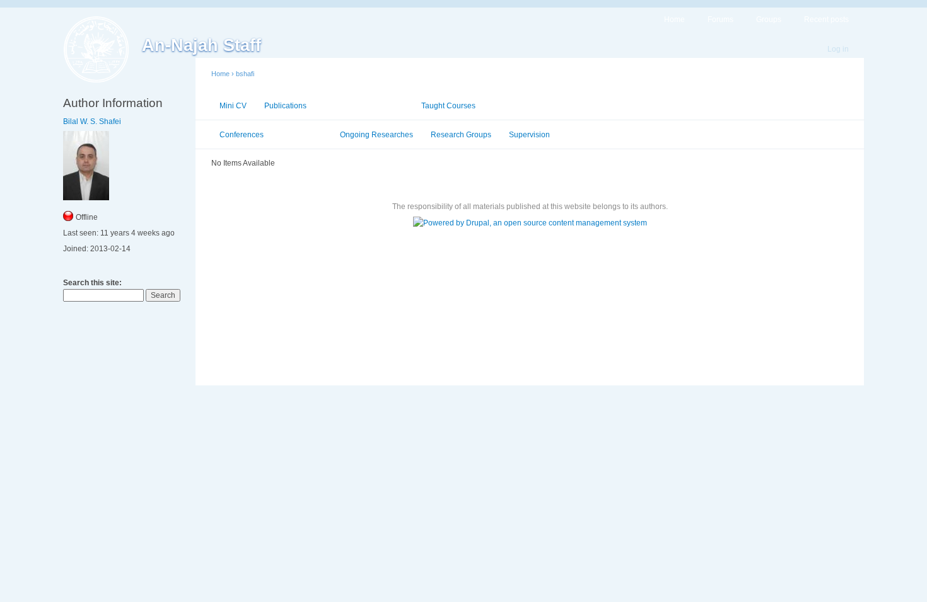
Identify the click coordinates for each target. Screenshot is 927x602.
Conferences (241, 134)
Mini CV (233, 105)
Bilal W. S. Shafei (92, 121)
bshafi (245, 73)
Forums (720, 19)
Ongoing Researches (376, 134)
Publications (285, 105)
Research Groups (461, 134)
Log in (838, 49)
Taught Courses (448, 105)
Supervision (529, 134)
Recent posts (826, 19)
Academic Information (364, 105)
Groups (768, 19)
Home (674, 19)
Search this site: (92, 282)
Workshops (301, 134)
